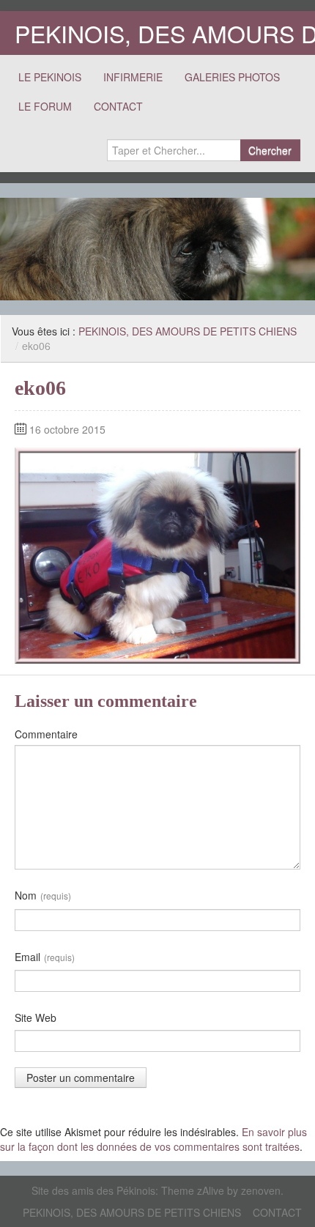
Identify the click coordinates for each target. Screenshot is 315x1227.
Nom (43, 895)
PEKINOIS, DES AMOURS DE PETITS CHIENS (187, 331)
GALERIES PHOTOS (232, 77)
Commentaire (46, 734)
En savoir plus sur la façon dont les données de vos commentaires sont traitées (153, 1139)
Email (45, 956)
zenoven (261, 1190)
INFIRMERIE (133, 77)
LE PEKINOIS (49, 77)
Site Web (35, 1017)
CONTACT (118, 106)
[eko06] (157, 553)
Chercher (270, 150)
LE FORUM (45, 106)
